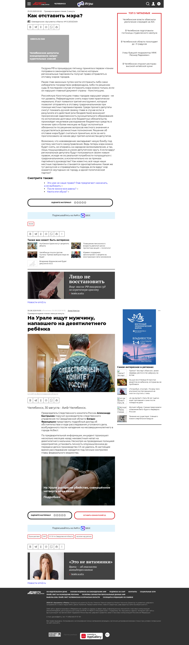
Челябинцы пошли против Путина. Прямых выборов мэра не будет (54, 254)
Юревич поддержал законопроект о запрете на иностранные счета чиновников (97, 254)
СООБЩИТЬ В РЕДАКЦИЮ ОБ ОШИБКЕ (118, 597)
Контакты (132, 592)
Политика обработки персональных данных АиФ (103, 594)
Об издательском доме (56, 592)
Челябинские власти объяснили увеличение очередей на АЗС (139, 20)
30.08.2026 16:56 (34, 311)
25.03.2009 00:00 (35, 11)
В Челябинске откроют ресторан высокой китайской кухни (139, 65)
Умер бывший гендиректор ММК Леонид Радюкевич (139, 54)
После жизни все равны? (61, 188)
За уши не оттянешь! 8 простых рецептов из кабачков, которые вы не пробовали (145, 382)
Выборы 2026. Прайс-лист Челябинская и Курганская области (73, 597)
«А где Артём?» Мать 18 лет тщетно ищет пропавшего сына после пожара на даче (144, 400)
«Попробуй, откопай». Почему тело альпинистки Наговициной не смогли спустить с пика (144, 391)
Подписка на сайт (117, 592)
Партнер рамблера (70, 634)
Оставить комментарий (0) (94, 515)
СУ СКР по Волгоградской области (43, 394)
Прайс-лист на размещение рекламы (62, 594)
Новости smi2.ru (37, 302)
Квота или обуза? (57, 191)
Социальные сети (148, 592)
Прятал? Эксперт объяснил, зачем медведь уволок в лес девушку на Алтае (144, 373)
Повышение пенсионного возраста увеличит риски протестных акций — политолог (97, 246)
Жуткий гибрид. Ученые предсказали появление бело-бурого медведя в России (145, 409)
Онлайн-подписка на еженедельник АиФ (88, 592)
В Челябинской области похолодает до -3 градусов (139, 43)
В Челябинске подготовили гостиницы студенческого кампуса (139, 31)
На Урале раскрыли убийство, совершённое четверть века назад (77, 489)
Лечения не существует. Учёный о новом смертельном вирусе (143, 417)
